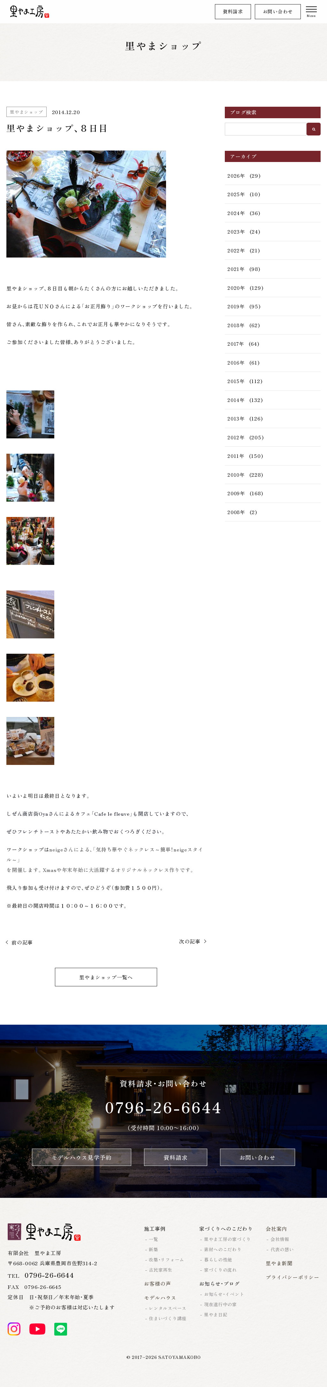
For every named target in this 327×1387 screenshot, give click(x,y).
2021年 (236, 269)
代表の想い (282, 1249)
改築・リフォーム (166, 1259)
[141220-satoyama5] (106, 478)
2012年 (236, 437)
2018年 (236, 325)
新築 (153, 1249)
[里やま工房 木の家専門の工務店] (29, 11)
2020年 (236, 287)
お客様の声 (157, 1283)
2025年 (236, 194)
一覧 (153, 1239)
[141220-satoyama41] (106, 614)
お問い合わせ (278, 11)
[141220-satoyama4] (106, 414)
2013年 (236, 418)
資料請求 (233, 11)
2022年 (236, 250)
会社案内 (276, 1228)
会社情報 (279, 1239)
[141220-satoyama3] (106, 541)
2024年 (236, 213)
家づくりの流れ (220, 1270)
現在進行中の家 (220, 1304)
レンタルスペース (167, 1308)
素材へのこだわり (223, 1249)
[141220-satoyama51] (106, 741)
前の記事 (22, 942)
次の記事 (190, 941)
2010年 (236, 474)
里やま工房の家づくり (227, 1239)
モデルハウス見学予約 (81, 1157)
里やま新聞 (279, 1263)
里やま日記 (216, 1314)
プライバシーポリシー (292, 1277)
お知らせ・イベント (224, 1294)
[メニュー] (311, 11)
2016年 (236, 362)
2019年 (236, 306)
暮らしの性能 (218, 1259)
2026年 (236, 175)
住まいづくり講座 (167, 1318)
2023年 (236, 231)
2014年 (236, 400)
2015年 (236, 381)
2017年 (235, 343)
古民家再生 (160, 1270)
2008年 (236, 512)
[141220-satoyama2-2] (106, 204)
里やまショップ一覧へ (106, 977)
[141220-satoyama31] (106, 678)
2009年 (236, 493)
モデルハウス (160, 1297)
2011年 (235, 455)
